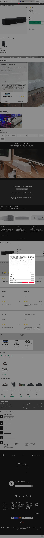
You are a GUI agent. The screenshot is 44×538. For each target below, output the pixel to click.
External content (12, 280)
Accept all (28, 282)
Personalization (12, 278)
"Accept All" (18, 264)
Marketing (11, 276)
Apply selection (15, 282)
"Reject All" (17, 261)
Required (11, 272)
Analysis (11, 274)
